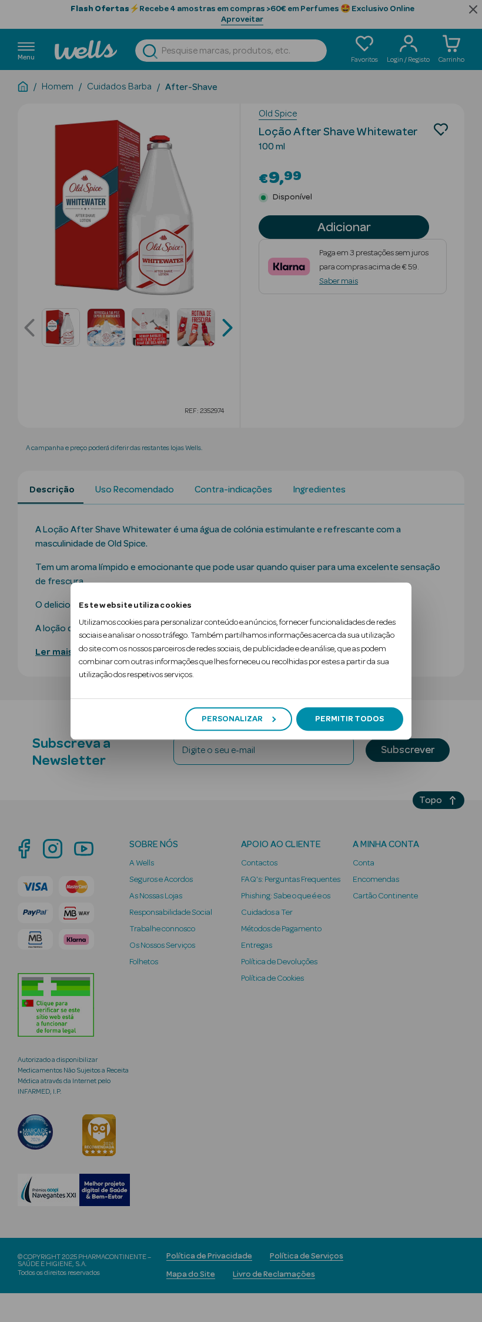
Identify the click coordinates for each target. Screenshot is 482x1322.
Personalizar (232, 719)
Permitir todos (349, 719)
